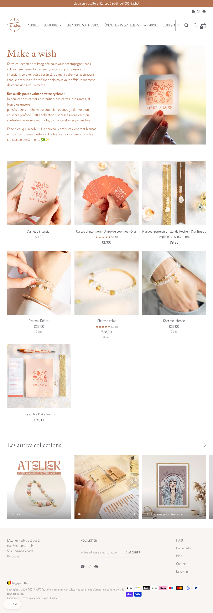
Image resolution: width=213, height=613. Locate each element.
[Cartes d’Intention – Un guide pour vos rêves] (106, 193)
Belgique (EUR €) (21, 583)
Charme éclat (106, 320)
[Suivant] (151, 3)
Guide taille (184, 548)
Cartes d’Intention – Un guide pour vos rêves (106, 231)
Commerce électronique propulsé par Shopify (32, 597)
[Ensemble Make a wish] (39, 376)
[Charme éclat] (106, 283)
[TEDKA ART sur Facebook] (193, 12)
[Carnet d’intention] (39, 193)
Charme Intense (174, 320)
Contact (181, 563)
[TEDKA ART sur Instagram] (199, 12)
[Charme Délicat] (39, 283)
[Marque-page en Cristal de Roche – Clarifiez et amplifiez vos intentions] (174, 193)
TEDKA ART (34, 589)
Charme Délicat (39, 320)
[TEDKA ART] (14, 25)
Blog (179, 556)
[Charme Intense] (174, 283)
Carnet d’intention (39, 231)
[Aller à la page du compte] (195, 25)
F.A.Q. (180, 540)
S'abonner (133, 552)
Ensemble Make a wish (39, 414)
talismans (182, 571)
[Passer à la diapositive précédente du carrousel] (192, 445)
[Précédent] (61, 3)
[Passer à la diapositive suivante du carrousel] (202, 445)
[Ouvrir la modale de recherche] (186, 25)
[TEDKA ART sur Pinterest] (204, 12)
